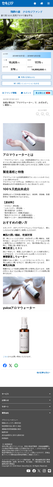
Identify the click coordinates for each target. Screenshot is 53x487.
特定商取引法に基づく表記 (11, 426)
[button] (26, 394)
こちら (5, 356)
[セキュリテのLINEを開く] (49, 471)
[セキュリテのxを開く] (39, 470)
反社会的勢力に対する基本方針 (13, 435)
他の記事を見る (43, 372)
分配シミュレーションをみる (28, 83)
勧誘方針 (5, 432)
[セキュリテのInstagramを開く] (44, 471)
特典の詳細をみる (28, 77)
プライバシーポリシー (10, 420)
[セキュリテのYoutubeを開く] (28, 471)
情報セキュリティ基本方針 (11, 423)
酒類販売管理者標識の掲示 (11, 429)
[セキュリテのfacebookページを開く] (34, 471)
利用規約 (5, 438)
